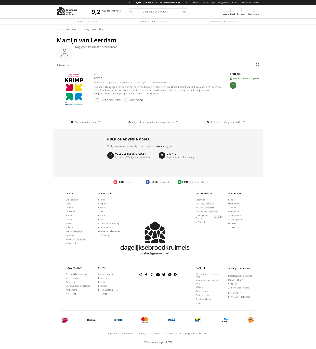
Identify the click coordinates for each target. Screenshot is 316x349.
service (159, 146)
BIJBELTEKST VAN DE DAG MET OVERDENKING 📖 (158, 2)
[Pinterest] (152, 274)
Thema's (234, 2)
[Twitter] (164, 274)
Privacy (142, 333)
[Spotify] (169, 274)
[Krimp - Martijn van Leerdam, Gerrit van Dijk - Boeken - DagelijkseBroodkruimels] (74, 89)
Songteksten (223, 2)
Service (256, 2)
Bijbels (213, 2)
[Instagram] (140, 274)
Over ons (204, 2)
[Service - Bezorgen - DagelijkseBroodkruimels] (251, 320)
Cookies (155, 333)
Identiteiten (245, 2)
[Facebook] (146, 274)
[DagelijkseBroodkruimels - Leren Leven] (58, 29)
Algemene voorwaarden (120, 333)
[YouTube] (158, 274)
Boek (96, 74)
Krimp (98, 78)
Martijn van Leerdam (93, 29)
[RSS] (175, 274)
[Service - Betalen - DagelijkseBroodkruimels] (65, 320)
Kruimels (194, 2)
